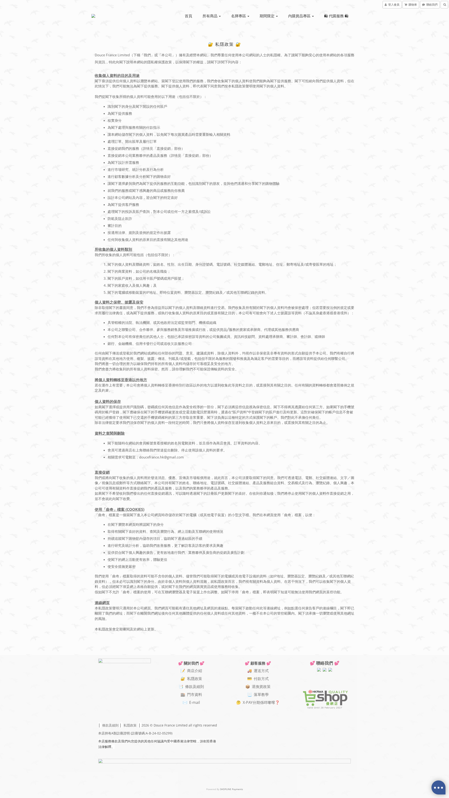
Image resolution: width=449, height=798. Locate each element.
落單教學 (261, 694)
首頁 (188, 15)
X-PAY (248, 702)
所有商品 (210, 15)
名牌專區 (239, 15)
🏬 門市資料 (191, 694)
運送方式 (261, 670)
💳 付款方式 (258, 678)
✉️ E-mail (191, 702)
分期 (256, 702)
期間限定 (267, 15)
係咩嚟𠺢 (267, 702)
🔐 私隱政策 (191, 678)
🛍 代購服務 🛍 (336, 15)
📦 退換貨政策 (258, 686)
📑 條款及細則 (191, 686)
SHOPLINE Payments (231, 789)
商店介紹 (194, 670)
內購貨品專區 (299, 15)
